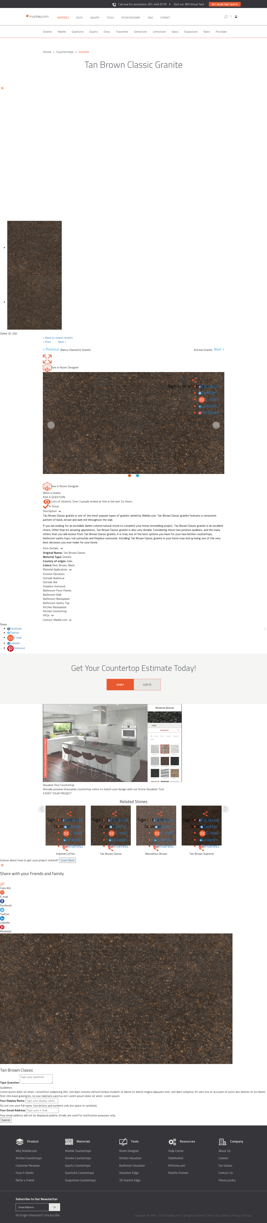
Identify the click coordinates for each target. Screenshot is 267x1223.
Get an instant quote (225, 4)
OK (54, 1207)
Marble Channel (178, 1173)
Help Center (176, 1151)
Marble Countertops (78, 1151)
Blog (79, 17)
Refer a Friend (25, 1180)
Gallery (94, 17)
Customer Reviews (28, 1165)
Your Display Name (12, 1101)
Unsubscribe (52, 1215)
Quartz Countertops (77, 1165)
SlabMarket (175, 1158)
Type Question (9, 1082)
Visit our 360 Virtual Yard (189, 4)
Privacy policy (227, 1180)
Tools (110, 17)
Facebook (210, 386)
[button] (236, 17)
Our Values (225, 1165)
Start (120, 684)
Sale (150, 17)
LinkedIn (209, 406)
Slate (206, 31)
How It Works (25, 1173)
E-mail (211, 399)
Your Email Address (12, 1110)
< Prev (47, 342)
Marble (62, 31)
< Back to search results (58, 337)
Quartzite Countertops (79, 1173)
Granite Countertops (78, 1158)
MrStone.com (176, 1165)
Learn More (67, 860)
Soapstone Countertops (80, 1180)
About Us (224, 1151)
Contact (165, 17)
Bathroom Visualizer (132, 1165)
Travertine (122, 31)
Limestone (159, 31)
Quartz (93, 31)
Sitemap (246, 1215)
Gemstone (140, 31)
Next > (62, 342)
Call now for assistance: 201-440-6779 (142, 4)
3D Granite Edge (129, 1180)
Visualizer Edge (129, 1173)
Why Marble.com (26, 1151)
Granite (47, 31)
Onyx (107, 31)
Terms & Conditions (219, 1215)
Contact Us (226, 1173)
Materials (63, 17)
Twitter (208, 392)
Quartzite (78, 31)
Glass (175, 31)
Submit (5, 1120)
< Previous (51, 349)
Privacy (236, 1215)
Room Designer (129, 1151)
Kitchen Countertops (29, 1158)
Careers (223, 1158)
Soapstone (191, 31)
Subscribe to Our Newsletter (37, 1199)
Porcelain (221, 31)
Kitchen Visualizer (130, 1158)
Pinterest (210, 412)
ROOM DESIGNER (130, 17)
